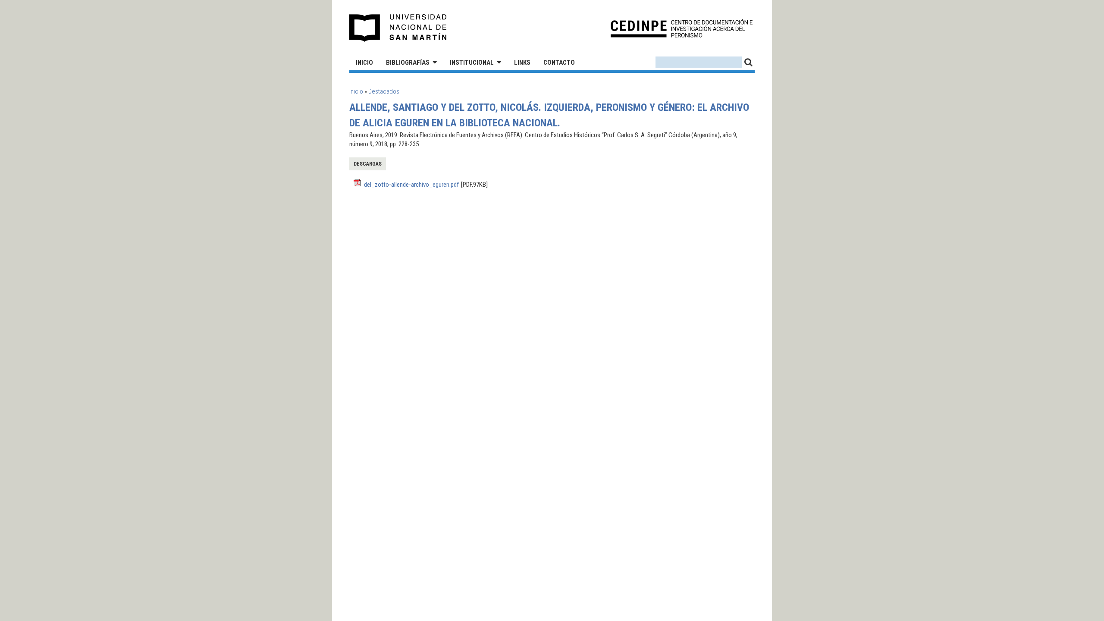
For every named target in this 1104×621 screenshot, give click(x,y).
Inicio (364, 62)
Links (522, 62)
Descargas (368, 164)
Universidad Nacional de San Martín (398, 28)
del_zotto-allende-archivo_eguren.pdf (411, 184)
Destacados (383, 91)
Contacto (559, 62)
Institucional (472, 62)
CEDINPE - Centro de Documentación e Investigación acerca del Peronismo (682, 28)
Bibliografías (408, 62)
